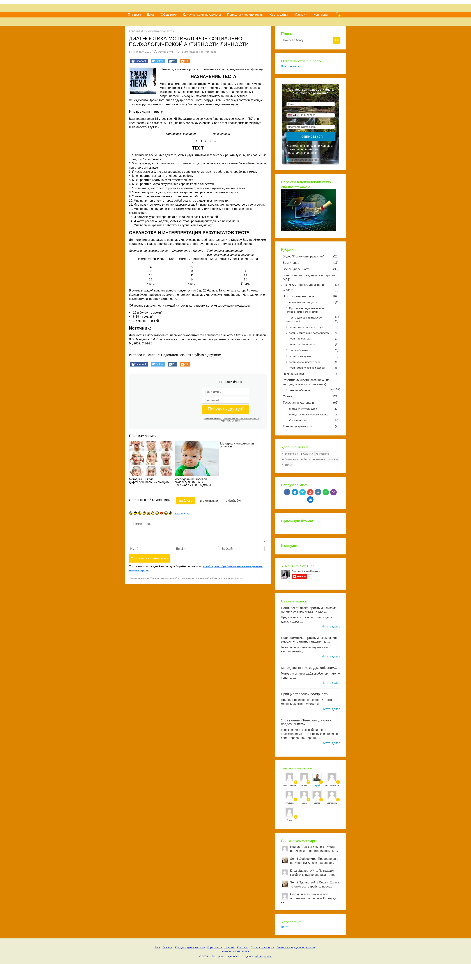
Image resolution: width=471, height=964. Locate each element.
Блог (150, 14)
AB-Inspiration (263, 956)
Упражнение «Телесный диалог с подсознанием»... (306, 722)
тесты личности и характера (313, 327)
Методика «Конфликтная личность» (237, 445)
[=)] (131, 513)
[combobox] (293, 115)
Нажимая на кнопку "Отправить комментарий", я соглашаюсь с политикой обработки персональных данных (185, 578)
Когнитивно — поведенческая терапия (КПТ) (309, 277)
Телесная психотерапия (310, 402)
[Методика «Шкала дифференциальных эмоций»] (151, 458)
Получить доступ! (225, 408)
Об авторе (169, 14)
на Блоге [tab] (185, 500)
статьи (288, 464)
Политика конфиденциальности (296, 947)
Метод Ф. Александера (313, 408)
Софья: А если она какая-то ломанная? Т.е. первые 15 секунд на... (308, 898)
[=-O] (157, 513)
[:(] (140, 513)
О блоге (310, 289)
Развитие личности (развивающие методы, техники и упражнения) (306, 382)
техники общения (311, 390)
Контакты (321, 14)
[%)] (166, 513)
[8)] (135, 513)
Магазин (300, 14)
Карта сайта (279, 14)
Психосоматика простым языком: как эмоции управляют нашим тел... (309, 639)
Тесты (307, 459)
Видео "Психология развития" (310, 256)
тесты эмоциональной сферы (313, 367)
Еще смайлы (181, 513)
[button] (139, 61)
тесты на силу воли (313, 338)
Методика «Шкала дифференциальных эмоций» (149, 481)
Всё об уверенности (310, 269)
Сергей (317, 785)
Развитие (324, 453)
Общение (308, 453)
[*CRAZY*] (170, 512)
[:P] (148, 513)
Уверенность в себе (327, 459)
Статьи (310, 396)
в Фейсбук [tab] (233, 500)
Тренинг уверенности (310, 426)
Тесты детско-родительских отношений (312, 319)
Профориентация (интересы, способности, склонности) (305, 310)
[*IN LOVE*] (161, 513)
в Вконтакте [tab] (209, 500)
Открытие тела (313, 420)
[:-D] (153, 513)
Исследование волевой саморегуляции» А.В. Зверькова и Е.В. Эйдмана (193, 482)
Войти (285, 927)
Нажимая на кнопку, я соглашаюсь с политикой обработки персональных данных (231, 419)
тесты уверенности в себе (313, 361)
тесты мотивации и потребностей (313, 332)
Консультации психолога (202, 14)
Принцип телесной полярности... (306, 694)
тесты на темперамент (313, 344)
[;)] (144, 513)
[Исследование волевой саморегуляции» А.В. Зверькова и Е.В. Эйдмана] (196, 458)
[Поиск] (336, 40)
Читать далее (331, 626)
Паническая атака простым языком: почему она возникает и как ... (308, 609)
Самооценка (291, 459)
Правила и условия (262, 947)
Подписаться (310, 136)
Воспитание (310, 262)
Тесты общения (313, 350)
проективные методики (313, 302)
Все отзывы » (290, 66)
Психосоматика (310, 373)
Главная (134, 14)
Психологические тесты (245, 14)
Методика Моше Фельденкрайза (313, 414)
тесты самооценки (313, 356)
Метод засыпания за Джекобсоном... (309, 668)
